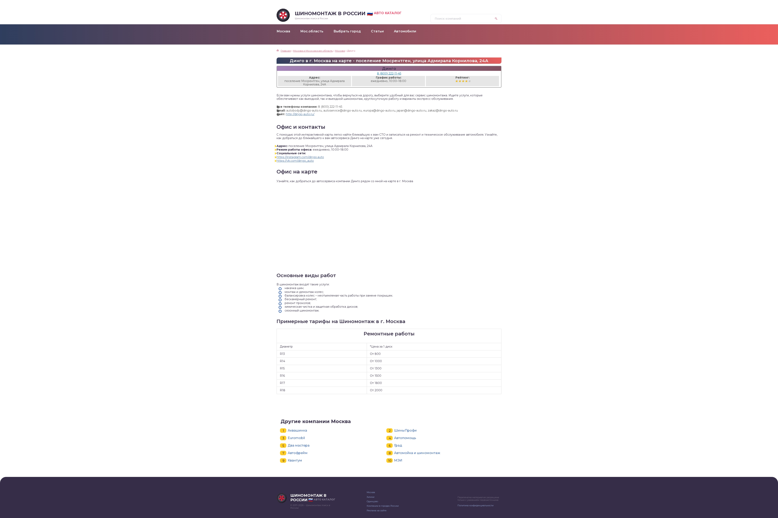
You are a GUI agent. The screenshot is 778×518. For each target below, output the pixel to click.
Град (398, 445)
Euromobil (296, 438)
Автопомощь (405, 438)
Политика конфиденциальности (475, 505)
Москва (371, 492)
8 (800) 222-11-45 (389, 73)
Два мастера (299, 445)
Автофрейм (298, 453)
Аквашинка (297, 430)
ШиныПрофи (405, 430)
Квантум (295, 460)
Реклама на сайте (376, 510)
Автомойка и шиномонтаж (417, 453)
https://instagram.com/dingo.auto (300, 157)
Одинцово (372, 501)
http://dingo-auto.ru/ (300, 114)
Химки (370, 497)
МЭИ (398, 460)
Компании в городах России (383, 505)
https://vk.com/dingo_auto (295, 161)
